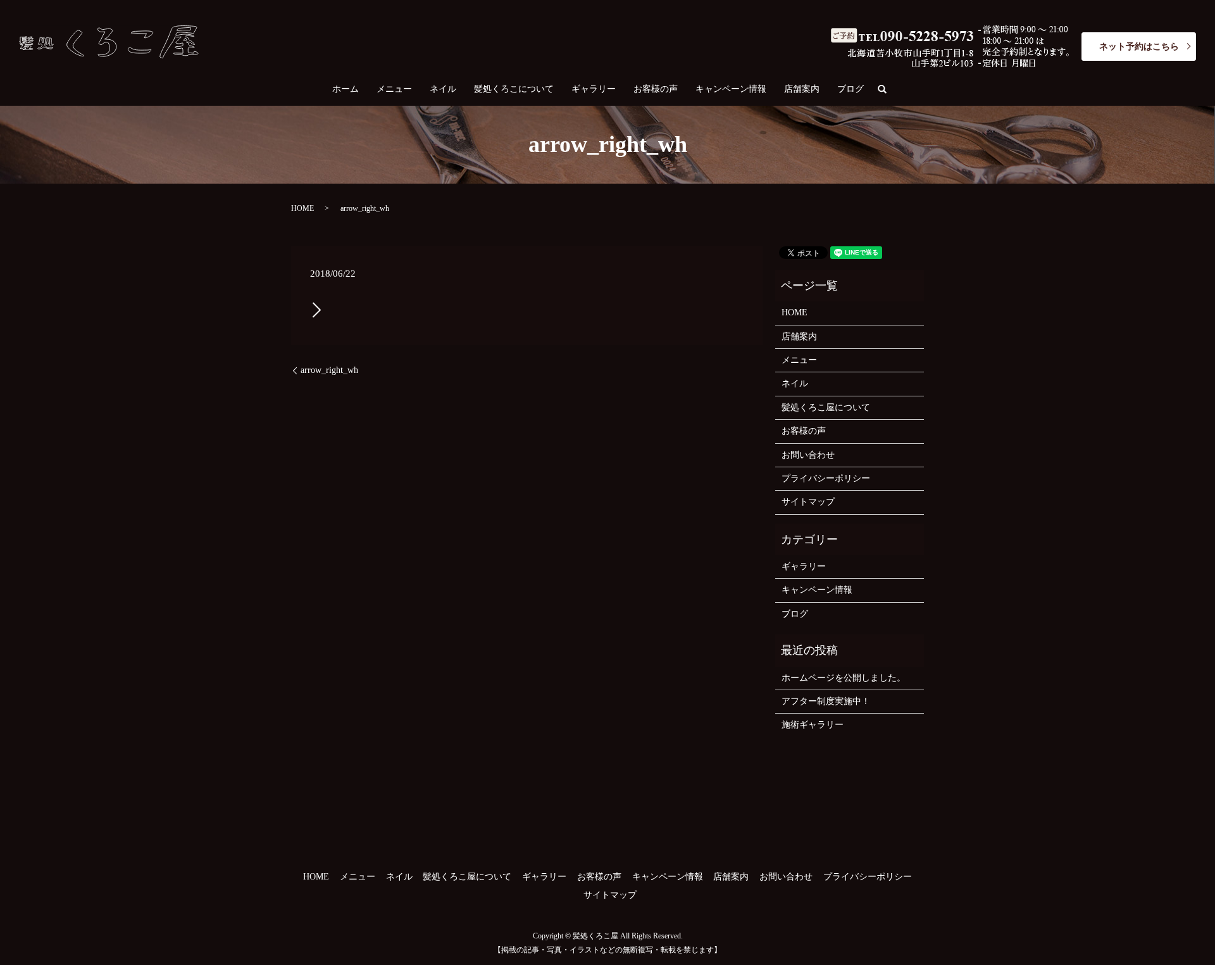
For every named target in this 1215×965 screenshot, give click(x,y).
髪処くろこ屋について (826, 407)
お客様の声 (655, 89)
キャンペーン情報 (730, 89)
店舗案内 (801, 89)
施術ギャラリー (813, 724)
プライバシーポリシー (826, 478)
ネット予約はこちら (1139, 46)
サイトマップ (808, 502)
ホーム (345, 89)
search (887, 89)
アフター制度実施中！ (826, 701)
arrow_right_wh (329, 370)
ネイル (443, 89)
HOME (302, 208)
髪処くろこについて (514, 89)
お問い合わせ (808, 455)
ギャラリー (593, 89)
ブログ (850, 89)
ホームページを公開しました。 (844, 678)
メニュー (394, 89)
